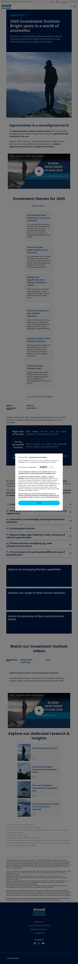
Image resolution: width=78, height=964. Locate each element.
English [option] (43, 467)
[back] (72, 491)
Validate (39, 503)
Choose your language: (27, 467)
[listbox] (45, 467)
